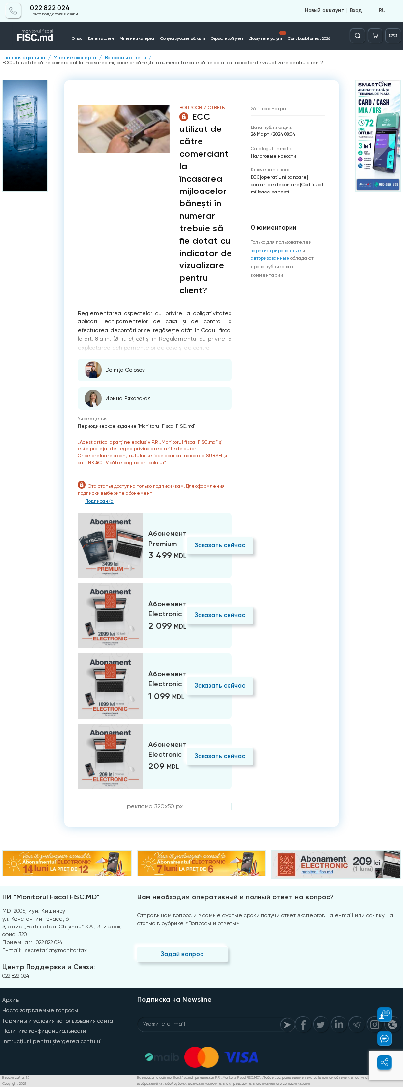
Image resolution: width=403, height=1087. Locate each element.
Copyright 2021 (14, 1084)
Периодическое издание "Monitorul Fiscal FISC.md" (136, 426)
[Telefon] (13, 10)
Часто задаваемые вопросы (40, 1010)
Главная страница (23, 57)
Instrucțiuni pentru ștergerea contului (52, 1041)
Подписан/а (99, 501)
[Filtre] (393, 36)
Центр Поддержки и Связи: (48, 967)
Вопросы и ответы (125, 57)
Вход (356, 11)
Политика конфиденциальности (44, 1031)
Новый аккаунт (325, 11)
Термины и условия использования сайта (57, 1021)
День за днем (101, 38)
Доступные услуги (266, 36)
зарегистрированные (276, 250)
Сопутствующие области (182, 38)
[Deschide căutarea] (357, 36)
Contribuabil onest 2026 (309, 38)
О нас (77, 38)
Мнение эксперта (136, 38)
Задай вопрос (182, 954)
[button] (380, 1014)
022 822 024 (50, 8)
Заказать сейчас (220, 545)
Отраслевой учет (227, 38)
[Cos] (375, 36)
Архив (10, 1000)
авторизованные (270, 258)
